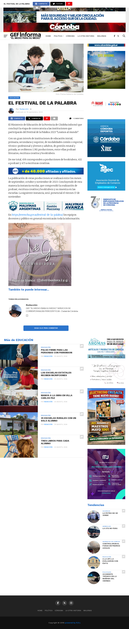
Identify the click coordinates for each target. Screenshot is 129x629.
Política (58, 36)
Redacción (24, 109)
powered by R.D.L (73, 623)
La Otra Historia (86, 36)
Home (48, 36)
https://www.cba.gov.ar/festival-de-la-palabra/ (37, 214)
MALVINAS (101, 36)
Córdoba (70, 36)
